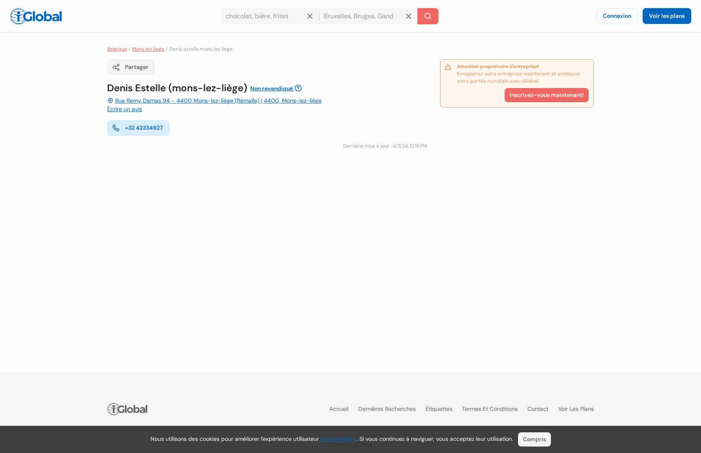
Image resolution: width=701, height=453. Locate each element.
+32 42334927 (144, 127)
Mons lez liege (148, 49)
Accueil (338, 408)
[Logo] (36, 16)
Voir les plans (667, 15)
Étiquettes (439, 408)
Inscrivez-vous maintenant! (547, 95)
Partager (136, 67)
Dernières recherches (387, 408)
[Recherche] (428, 16)
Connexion (617, 15)
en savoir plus (338, 438)
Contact (537, 408)
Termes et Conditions (490, 408)
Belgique (117, 49)
